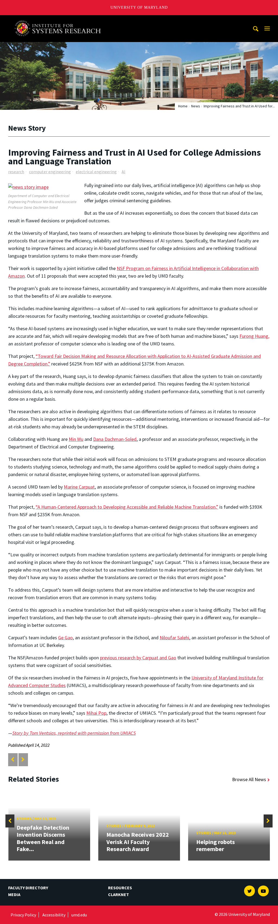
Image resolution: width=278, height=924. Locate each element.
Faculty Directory (28, 887)
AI (123, 171)
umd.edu (79, 914)
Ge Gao (65, 637)
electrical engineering (96, 171)
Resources (120, 887)
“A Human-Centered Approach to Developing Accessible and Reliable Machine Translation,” (127, 507)
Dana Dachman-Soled (115, 439)
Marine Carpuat (79, 487)
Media (14, 894)
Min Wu (76, 439)
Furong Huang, (254, 336)
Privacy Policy (23, 914)
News (195, 106)
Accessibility (53, 914)
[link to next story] (23, 759)
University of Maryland (139, 7)
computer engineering (50, 171)
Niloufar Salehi (174, 637)
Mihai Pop (96, 713)
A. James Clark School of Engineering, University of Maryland (59, 20)
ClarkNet (118, 894)
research (16, 171)
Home (183, 106)
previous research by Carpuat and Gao (138, 658)
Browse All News (249, 779)
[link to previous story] (12, 759)
